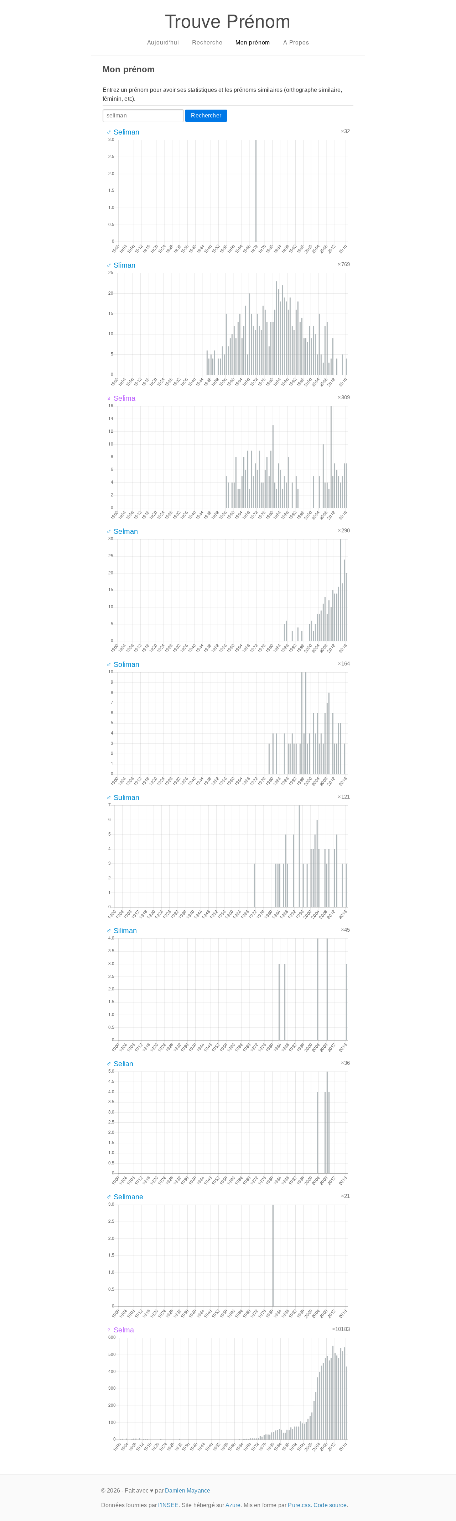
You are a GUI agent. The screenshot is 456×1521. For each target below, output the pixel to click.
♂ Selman (122, 531)
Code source (330, 1505)
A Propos (296, 42)
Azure (233, 1505)
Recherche (207, 42)
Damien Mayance (187, 1491)
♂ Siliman (121, 931)
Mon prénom (252, 42)
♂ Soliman (122, 664)
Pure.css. (300, 1505)
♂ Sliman (120, 265)
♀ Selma (120, 1330)
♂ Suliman (122, 797)
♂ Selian (119, 1064)
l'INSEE (168, 1505)
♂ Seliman (122, 132)
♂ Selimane (125, 1197)
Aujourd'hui (163, 42)
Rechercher (206, 115)
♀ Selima (120, 398)
